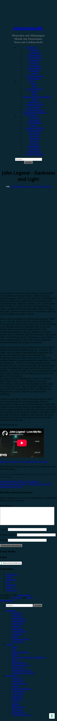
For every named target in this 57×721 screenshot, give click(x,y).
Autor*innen (31, 115)
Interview (34, 63)
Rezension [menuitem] (16, 613)
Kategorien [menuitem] (11, 610)
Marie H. (34, 143)
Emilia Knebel (34, 130)
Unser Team (34, 117)
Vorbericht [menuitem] (16, 616)
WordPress (17, 597)
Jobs (8, 582)
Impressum (11, 580)
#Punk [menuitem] (15, 660)
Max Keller (34, 149)
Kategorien (31, 47)
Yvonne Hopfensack (34, 154)
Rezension (34, 50)
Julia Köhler (34, 138)
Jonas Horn (34, 136)
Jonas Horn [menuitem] (17, 696)
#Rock (34, 84)
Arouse (29, 597)
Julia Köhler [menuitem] (17, 699)
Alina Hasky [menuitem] (17, 681)
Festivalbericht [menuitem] (18, 621)
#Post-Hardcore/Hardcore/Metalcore (37, 95)
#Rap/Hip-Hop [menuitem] (19, 662)
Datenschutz (11, 574)
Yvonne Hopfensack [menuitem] (21, 714)
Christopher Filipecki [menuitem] (21, 688)
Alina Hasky (34, 120)
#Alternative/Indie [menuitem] (20, 652)
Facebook (14, 461)
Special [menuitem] (15, 636)
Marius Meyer (34, 146)
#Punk (34, 99)
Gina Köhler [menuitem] (17, 694)
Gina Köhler (34, 133)
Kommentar (34, 71)
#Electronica (34, 107)
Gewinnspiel (34, 65)
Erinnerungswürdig (34, 76)
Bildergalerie (34, 78)
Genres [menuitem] (9, 644)
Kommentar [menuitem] (17, 634)
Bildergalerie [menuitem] (18, 642)
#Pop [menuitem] (14, 649)
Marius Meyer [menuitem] (18, 707)
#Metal (34, 91)
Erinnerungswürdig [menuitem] (21, 639)
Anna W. (34, 125)
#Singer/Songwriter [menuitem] (21, 665)
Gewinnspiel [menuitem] (17, 629)
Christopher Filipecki (34, 128)
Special (34, 73)
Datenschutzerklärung (12, 563)
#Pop (34, 86)
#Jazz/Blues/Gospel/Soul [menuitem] (23, 673)
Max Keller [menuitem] (17, 709)
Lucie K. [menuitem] (16, 701)
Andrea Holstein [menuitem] (19, 683)
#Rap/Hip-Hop (34, 102)
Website (4, 461)
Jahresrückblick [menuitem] (19, 631)
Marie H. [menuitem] (16, 704)
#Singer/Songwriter (34, 104)
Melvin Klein (34, 151)
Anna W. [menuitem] (16, 686)
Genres (31, 81)
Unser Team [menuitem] (17, 678)
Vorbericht (34, 52)
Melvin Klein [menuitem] (18, 712)
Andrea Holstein (34, 123)
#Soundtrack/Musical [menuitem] (21, 670)
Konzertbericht (34, 55)
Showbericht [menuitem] (17, 623)
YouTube (43, 461)
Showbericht (34, 60)
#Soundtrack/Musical (34, 110)
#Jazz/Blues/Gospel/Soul (34, 112)
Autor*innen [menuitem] (12, 675)
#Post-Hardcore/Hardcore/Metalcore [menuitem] (28, 657)
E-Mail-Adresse (8, 535)
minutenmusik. (28, 28)
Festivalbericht (34, 58)
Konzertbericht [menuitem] (18, 618)
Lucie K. (34, 141)
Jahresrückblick (34, 68)
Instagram (33, 461)
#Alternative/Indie (34, 89)
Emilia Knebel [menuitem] (18, 691)
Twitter (23, 461)
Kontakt (9, 587)
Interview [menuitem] (16, 626)
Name (3, 529)
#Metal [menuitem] (15, 655)
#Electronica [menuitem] (17, 668)
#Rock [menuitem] (15, 647)
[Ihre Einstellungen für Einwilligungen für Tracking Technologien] (52, 716)
